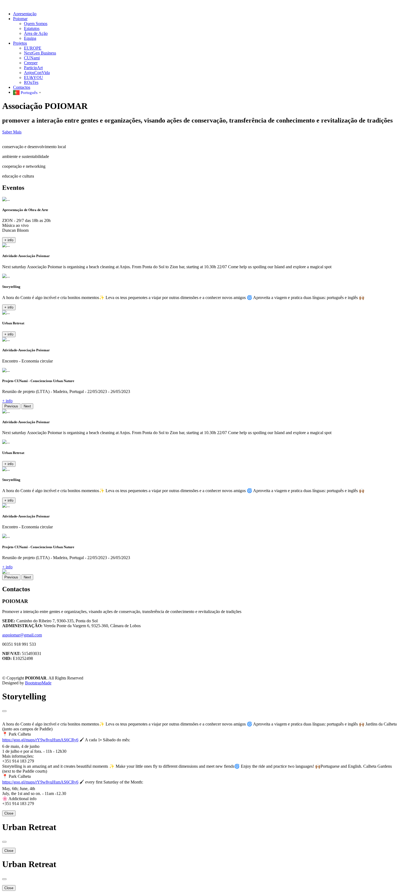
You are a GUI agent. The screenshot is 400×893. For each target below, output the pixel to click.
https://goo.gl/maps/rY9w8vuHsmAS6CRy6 (40, 739)
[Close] (4, 711)
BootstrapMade (38, 683)
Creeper (31, 62)
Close (8, 813)
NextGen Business (40, 53)
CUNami (32, 58)
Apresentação (24, 13)
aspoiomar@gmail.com (22, 635)
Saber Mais (11, 132)
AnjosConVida (37, 72)
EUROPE (32, 48)
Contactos (21, 87)
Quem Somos (35, 23)
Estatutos (31, 28)
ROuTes (31, 82)
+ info (8, 240)
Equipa (30, 38)
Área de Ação (36, 33)
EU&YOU (33, 77)
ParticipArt (33, 67)
